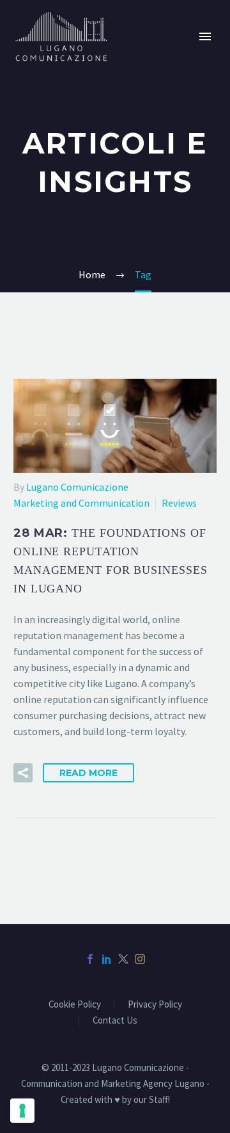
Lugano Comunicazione (77, 486)
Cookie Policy (75, 1005)
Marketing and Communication (81, 502)
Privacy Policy (155, 1005)
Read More (88, 773)
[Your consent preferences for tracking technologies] (22, 1110)
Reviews (179, 502)
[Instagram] (140, 959)
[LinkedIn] (107, 959)
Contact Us (115, 1021)
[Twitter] (123, 959)
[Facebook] (90, 959)
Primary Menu (205, 36)
